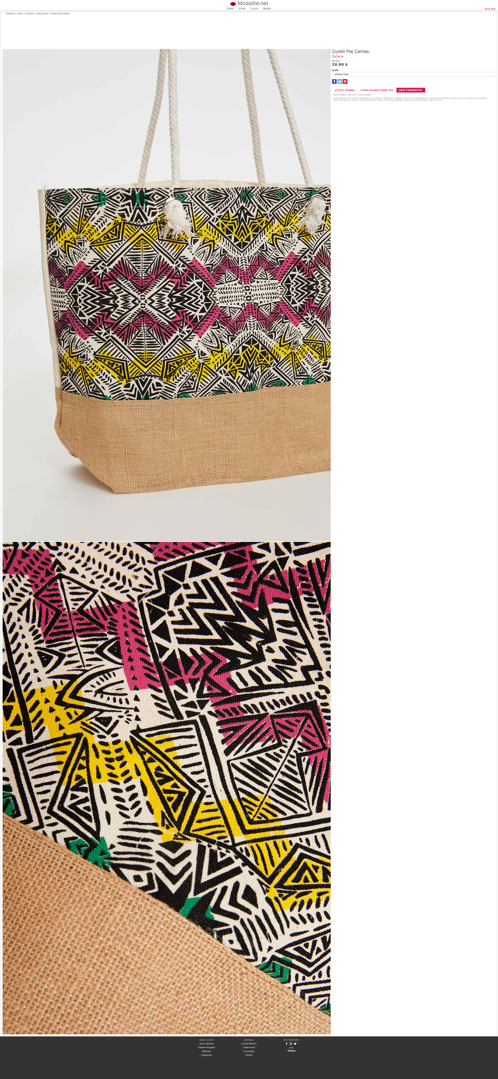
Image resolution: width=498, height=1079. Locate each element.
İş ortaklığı (249, 1051)
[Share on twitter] (339, 81)
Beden (335, 70)
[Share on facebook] (334, 81)
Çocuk (254, 8)
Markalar (206, 1051)
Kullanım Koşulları (206, 1047)
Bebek (267, 8)
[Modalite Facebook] (287, 1044)
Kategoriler (206, 1055)
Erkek (242, 8)
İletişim (249, 1055)
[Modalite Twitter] (296, 1044)
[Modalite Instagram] (291, 1044)
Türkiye (291, 1050)
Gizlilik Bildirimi (249, 1043)
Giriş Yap (490, 9)
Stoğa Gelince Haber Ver (377, 90)
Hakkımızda (249, 1047)
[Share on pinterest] (345, 81)
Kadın (230, 8)
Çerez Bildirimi (206, 1043)
